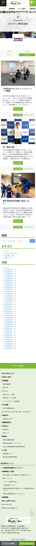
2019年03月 (9, 348)
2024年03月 (9, 272)
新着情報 (12, 9)
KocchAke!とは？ (8, 373)
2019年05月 (9, 344)
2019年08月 (9, 337)
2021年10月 (9, 304)
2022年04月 (9, 296)
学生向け (5, 426)
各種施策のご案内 (8, 471)
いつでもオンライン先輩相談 (11, 401)
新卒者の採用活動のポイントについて (14, 493)
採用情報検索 (7, 384)
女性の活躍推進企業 (8, 408)
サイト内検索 (10, 543)
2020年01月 (9, 326)
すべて (7, 251)
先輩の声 (9, 55)
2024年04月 (9, 269)
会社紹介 (8, 255)
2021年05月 (9, 307)
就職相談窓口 (6, 422)
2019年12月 (9, 328)
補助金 (4, 436)
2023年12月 (9, 278)
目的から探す (6, 377)
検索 (32, 241)
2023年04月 (9, 293)
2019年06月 (9, 341)
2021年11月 (8, 302)
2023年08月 (9, 287)
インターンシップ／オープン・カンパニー (16, 412)
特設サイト (6, 433)
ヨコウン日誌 (9, 253)
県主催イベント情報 (8, 394)
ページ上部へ (19, 366)
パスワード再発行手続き (10, 481)
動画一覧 (5, 387)
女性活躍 (5, 405)
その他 (4, 450)
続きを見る (18, 109)
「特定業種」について (9, 485)
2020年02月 (9, 324)
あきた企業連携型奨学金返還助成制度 (14, 446)
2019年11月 (8, 331)
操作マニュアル (7, 478)
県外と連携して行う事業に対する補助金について (17, 475)
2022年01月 (9, 300)
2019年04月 (9, 346)
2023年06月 (9, 291)
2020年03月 (9, 322)
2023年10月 (9, 283)
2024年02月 (9, 274)
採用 (6, 258)
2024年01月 (9, 276)
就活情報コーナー (8, 453)
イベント (5, 391)
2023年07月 (9, 289)
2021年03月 (9, 311)
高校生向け (6, 429)
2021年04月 (9, 309)
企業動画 (27, 51)
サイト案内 (21, 9)
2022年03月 (9, 298)
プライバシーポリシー (9, 508)
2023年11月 (9, 280)
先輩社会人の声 (7, 419)
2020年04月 (9, 320)
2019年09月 (9, 335)
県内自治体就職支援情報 (10, 457)
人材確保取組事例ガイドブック (12, 468)
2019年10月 (9, 333)
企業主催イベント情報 (9, 398)
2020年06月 (9, 317)
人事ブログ (27, 55)
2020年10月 (9, 313)
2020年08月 (9, 315)
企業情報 (9, 51)
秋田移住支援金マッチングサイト (12, 443)
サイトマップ (6, 504)
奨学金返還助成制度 (8, 440)
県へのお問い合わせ (28, 543)
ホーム (3, 9)
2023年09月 (9, 285)
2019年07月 (9, 339)
